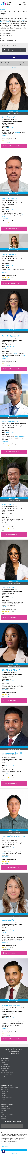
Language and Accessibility (6, 1076)
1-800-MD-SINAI (14, 1053)
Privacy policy (4, 1146)
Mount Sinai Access (5, 1068)
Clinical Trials (3, 1078)
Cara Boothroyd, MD (9, 254)
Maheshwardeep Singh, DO (12, 753)
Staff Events (3, 1118)
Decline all (14, 1153)
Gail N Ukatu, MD (8, 587)
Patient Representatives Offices (7, 1074)
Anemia (8, 269)
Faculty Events (4, 1101)
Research (3, 1093)
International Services (5, 1066)
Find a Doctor (4, 1070)
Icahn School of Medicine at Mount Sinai (9, 1087)
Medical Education (5, 1089)
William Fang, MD (8, 504)
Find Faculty (3, 1095)
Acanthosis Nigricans (20, 436)
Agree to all (14, 1150)
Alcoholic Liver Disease (17, 941)
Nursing (2, 1112)
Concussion (17, 132)
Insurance (3, 1099)
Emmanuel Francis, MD (10, 422)
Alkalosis (15, 353)
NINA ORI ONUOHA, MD (11, 670)
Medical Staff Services (5, 1116)
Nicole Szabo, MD (8, 117)
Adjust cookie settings (6, 1143)
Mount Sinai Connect (5, 1108)
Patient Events (4, 1081)
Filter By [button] (9, 50)
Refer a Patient (4, 1110)
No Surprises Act (4, 1064)
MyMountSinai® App (5, 1060)
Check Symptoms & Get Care (7, 1072)
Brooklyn (2, 9)
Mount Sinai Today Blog (14, 1051)
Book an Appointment (11, 146)
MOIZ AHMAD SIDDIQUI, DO (12, 1006)
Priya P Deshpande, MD (11, 336)
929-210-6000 (10, 128)
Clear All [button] (23, 50)
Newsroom (3, 1080)
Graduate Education (5, 1091)
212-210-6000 (10, 847)
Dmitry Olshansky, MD (10, 198)
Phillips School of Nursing (6, 1097)
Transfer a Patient (4, 1106)
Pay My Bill (3, 1062)
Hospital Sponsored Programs (7, 1114)
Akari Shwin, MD (8, 920)
